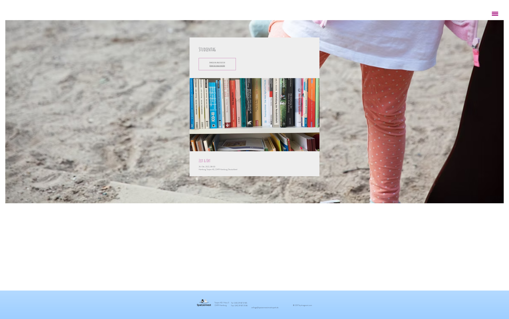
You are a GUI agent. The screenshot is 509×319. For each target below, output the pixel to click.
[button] (495, 13)
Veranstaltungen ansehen (217, 65)
